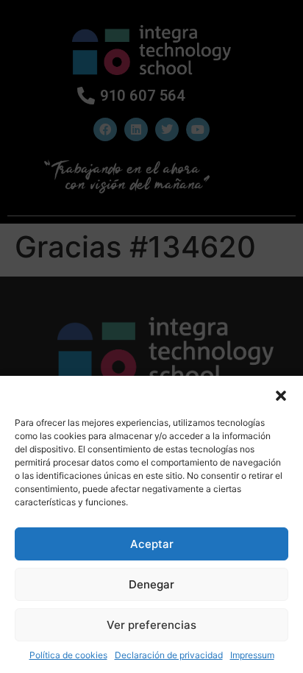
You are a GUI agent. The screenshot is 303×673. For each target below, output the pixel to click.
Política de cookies (68, 654)
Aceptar (152, 544)
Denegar (151, 584)
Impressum (252, 654)
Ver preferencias (151, 625)
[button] (281, 394)
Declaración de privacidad (169, 654)
